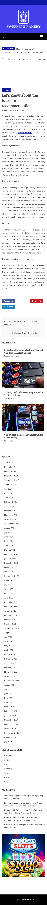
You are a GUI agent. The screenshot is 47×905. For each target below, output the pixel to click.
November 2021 (11, 672)
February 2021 (10, 711)
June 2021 (8, 693)
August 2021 (10, 685)
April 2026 (8, 462)
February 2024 (10, 554)
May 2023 (8, 593)
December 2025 (11, 476)
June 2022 (8, 641)
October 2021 (10, 676)
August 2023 (10, 580)
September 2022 (11, 628)
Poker (6, 777)
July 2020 (8, 741)
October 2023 (10, 571)
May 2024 (8, 541)
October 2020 (10, 728)
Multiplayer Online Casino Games (26, 333)
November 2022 (11, 619)
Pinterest (37, 301)
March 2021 (9, 707)
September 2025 (11, 480)
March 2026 (9, 467)
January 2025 (10, 506)
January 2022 (10, 663)
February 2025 (10, 502)
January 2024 (10, 558)
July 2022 (8, 637)
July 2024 (8, 532)
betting (7, 760)
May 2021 (8, 698)
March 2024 (9, 550)
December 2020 (11, 720)
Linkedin (9, 306)
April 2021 (8, 702)
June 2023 (8, 589)
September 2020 (11, 733)
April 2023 (8, 598)
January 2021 (10, 715)
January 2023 (10, 611)
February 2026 (10, 471)
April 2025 (8, 497)
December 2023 (11, 563)
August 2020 (10, 737)
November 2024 (11, 515)
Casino (7, 764)
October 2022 (10, 624)
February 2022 (10, 659)
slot (5, 781)
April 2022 (8, 650)
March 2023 (9, 602)
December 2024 (11, 510)
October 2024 (10, 519)
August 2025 (10, 484)
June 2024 (8, 537)
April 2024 (8, 545)
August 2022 (10, 632)
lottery (7, 773)
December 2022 (11, 615)
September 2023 (11, 576)
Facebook (9, 301)
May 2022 (8, 645)
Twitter (23, 301)
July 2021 (8, 689)
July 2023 (8, 584)
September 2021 (11, 680)
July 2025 (8, 489)
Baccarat (8, 755)
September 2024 (11, 523)
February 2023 (10, 606)
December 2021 (11, 667)
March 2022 (9, 654)
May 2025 (8, 493)
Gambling (7, 90)
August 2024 (10, 528)
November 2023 (11, 567)
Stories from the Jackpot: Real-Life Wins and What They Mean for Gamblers (23, 351)
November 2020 (11, 724)
